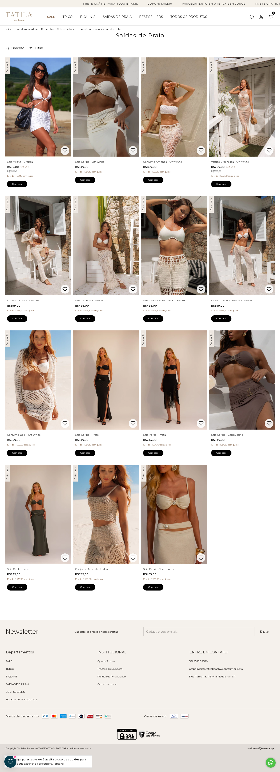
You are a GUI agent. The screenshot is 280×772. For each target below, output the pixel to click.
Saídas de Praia (66, 29)
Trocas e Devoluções (109, 668)
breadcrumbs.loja (27, 29)
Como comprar (107, 684)
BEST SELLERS (151, 17)
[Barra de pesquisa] (251, 17)
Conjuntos (47, 29)
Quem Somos (106, 661)
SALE (51, 17)
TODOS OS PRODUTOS (188, 17)
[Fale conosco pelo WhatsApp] (271, 763)
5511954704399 (198, 661)
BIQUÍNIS (87, 17)
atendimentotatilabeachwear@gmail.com (216, 668)
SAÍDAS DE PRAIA (117, 17)
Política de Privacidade (111, 676)
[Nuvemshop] (260, 749)
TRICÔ (68, 17)
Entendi (59, 763)
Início (9, 29)
